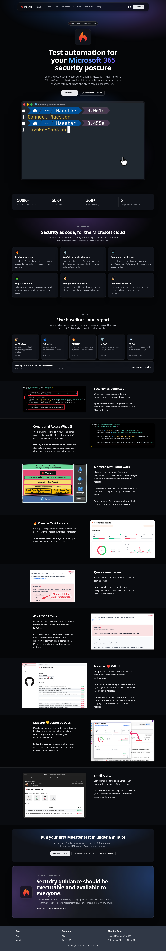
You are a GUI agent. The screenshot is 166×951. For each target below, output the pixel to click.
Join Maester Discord (93, 93)
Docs (49, 7)
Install (140, 7)
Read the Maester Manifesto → (51, 908)
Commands (65, 7)
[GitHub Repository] (129, 7)
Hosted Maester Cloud (118, 936)
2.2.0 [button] (39, 7)
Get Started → (70, 93)
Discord (65, 936)
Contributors (89, 7)
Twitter (65, 940)
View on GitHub (106, 853)
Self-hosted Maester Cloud (120, 940)
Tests (56, 7)
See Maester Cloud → (141, 367)
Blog (99, 7)
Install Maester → (60, 853)
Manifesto (77, 7)
